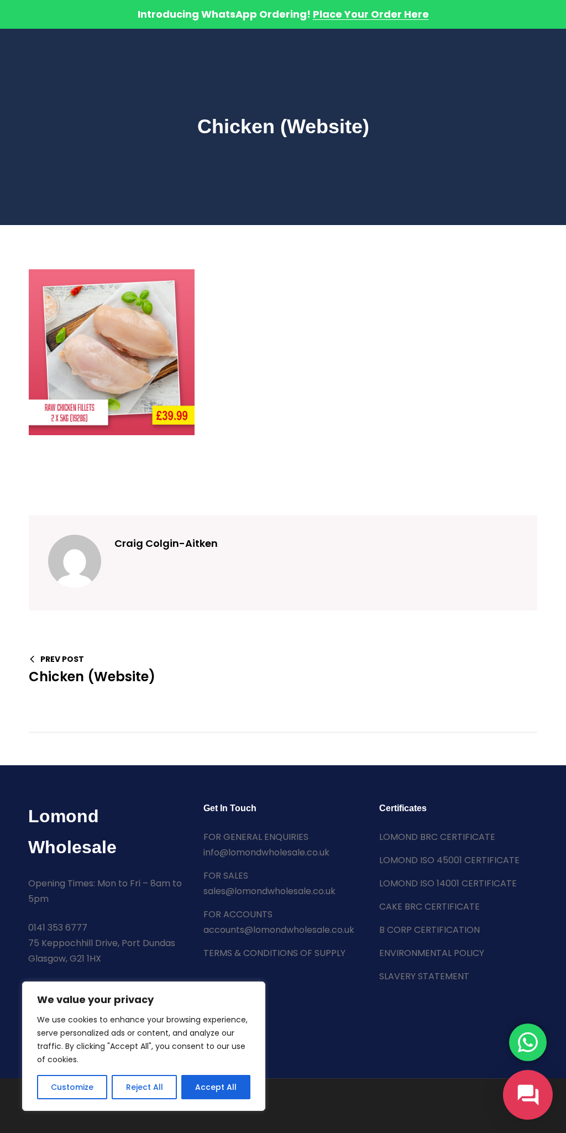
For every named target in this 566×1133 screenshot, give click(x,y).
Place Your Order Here (371, 14)
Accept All (216, 1087)
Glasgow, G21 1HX (64, 958)
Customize (72, 1087)
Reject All (144, 1087)
